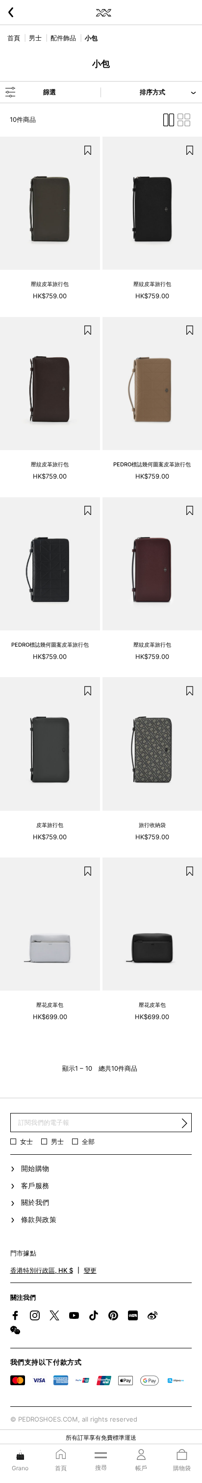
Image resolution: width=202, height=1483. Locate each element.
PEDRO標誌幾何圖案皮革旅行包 (152, 464)
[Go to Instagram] (35, 1315)
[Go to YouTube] (74, 1315)
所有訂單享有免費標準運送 (101, 1437)
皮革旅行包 (49, 825)
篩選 (49, 92)
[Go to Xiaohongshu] (133, 1315)
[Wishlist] (87, 149)
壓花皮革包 (49, 1004)
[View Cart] (182, 1455)
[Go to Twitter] (54, 1315)
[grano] (20, 1454)
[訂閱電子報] (184, 1122)
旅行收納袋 (152, 825)
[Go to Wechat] (15, 1330)
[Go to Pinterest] (113, 1315)
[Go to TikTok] (94, 1315)
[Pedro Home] (103, 12)
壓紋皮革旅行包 (50, 284)
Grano (20, 1468)
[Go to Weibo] (152, 1315)
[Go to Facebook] (15, 1315)
